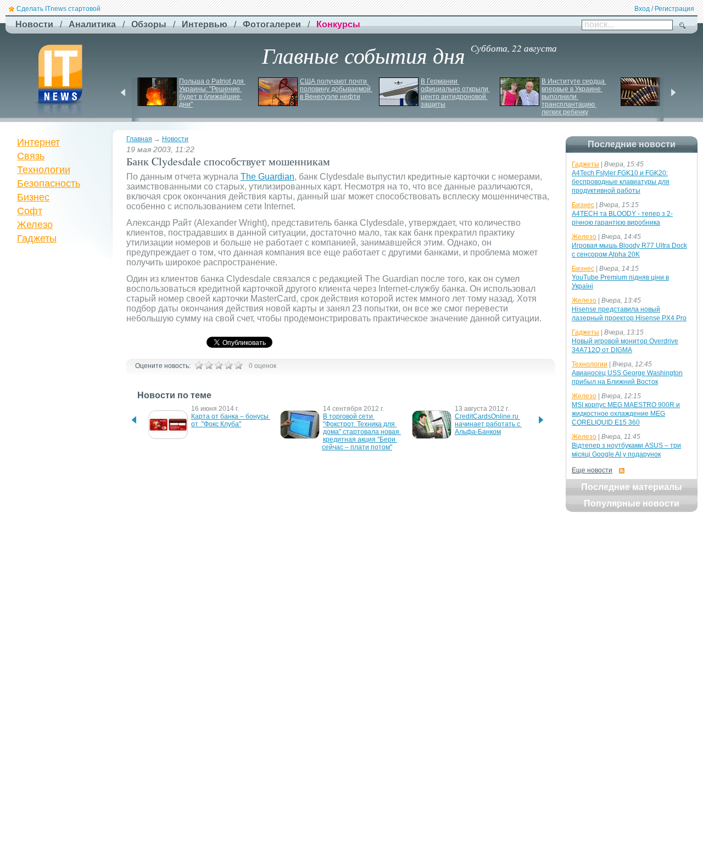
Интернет (38, 142)
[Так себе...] (219, 365)
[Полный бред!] (199, 365)
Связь (30, 156)
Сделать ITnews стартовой (58, 9)
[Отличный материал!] (238, 365)
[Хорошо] (228, 365)
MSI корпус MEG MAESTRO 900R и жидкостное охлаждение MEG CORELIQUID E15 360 (626, 413)
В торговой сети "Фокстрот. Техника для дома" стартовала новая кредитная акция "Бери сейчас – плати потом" (361, 432)
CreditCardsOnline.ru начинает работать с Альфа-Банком (488, 424)
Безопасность (48, 183)
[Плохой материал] (209, 365)
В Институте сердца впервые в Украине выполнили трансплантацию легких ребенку (574, 96)
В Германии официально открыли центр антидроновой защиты (455, 92)
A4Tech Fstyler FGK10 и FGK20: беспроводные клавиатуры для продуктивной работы (620, 181)
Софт (29, 210)
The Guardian (267, 176)
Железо (35, 224)
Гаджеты (37, 238)
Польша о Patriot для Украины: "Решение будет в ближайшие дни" (212, 92)
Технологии (43, 169)
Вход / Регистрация (664, 9)
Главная (139, 139)
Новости (175, 139)
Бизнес (33, 197)
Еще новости (592, 470)
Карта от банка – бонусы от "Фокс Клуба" (230, 420)
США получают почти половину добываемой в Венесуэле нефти (336, 89)
